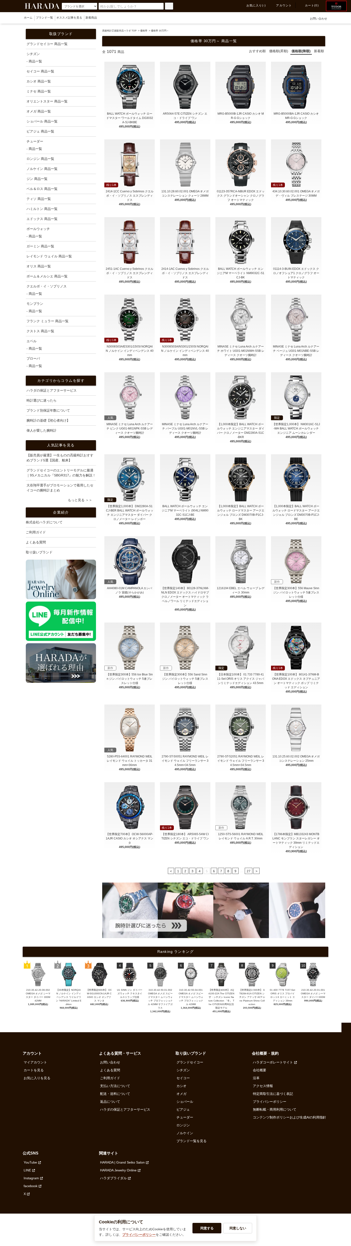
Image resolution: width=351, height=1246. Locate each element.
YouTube (30, 1162)
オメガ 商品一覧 (39, 111)
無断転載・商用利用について (274, 1109)
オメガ (181, 1094)
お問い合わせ (318, 18)
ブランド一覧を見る (191, 1141)
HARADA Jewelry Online (118, 1170)
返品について (110, 1101)
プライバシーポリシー (269, 1101)
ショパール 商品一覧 (42, 121)
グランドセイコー (189, 1062)
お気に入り (256, 5)
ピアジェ (183, 1109)
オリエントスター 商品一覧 (47, 101)
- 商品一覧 (34, 61)
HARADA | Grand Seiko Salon (122, 1162)
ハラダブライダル (113, 1178)
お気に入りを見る (37, 1078)
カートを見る (34, 1070)
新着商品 (91, 17)
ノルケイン (184, 1133)
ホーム (28, 17)
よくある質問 (36, 542)
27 (248, 871)
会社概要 (259, 1070)
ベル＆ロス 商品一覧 (42, 189)
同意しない (237, 1228)
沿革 (256, 1078)
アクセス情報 (263, 1086)
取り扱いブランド (39, 552)
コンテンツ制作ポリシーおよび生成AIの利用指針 (289, 1117)
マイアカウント (35, 1062)
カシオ (181, 1086)
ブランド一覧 (44, 17)
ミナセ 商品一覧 (39, 91)
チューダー (184, 1117)
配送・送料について (115, 1094)
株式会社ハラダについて (44, 522)
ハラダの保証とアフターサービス (125, 1109)
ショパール (184, 1101)
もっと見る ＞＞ (80, 500)
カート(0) (312, 5)
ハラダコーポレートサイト (273, 1062)
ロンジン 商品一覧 (40, 159)
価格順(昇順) (278, 51)
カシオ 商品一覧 (39, 81)
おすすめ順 (257, 51)
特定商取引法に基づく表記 (273, 1094)
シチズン (183, 1070)
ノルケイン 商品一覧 (42, 169)
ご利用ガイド (36, 532)
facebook (30, 1186)
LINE (27, 1170)
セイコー (183, 1078)
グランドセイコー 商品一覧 (47, 44)
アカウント (284, 5)
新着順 (319, 51)
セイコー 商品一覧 (40, 71)
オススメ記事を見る (69, 17)
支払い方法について (115, 1086)
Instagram (31, 1178)
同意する (207, 1228)
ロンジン (183, 1125)
